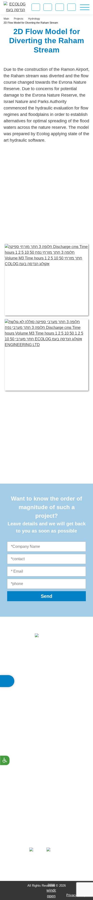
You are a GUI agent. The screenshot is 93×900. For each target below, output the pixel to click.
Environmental (46, 739)
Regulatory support (47, 780)
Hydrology (46, 763)
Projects (46, 812)
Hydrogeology (46, 772)
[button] (7, 681)
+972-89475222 (54, 693)
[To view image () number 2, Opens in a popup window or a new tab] (46, 280)
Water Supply (46, 755)
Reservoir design (46, 747)
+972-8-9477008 (51, 703)
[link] (59, 7)
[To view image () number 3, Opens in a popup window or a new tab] (46, 355)
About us (46, 804)
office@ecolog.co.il (54, 713)
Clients (46, 820)
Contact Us (46, 828)
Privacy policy (76, 895)
